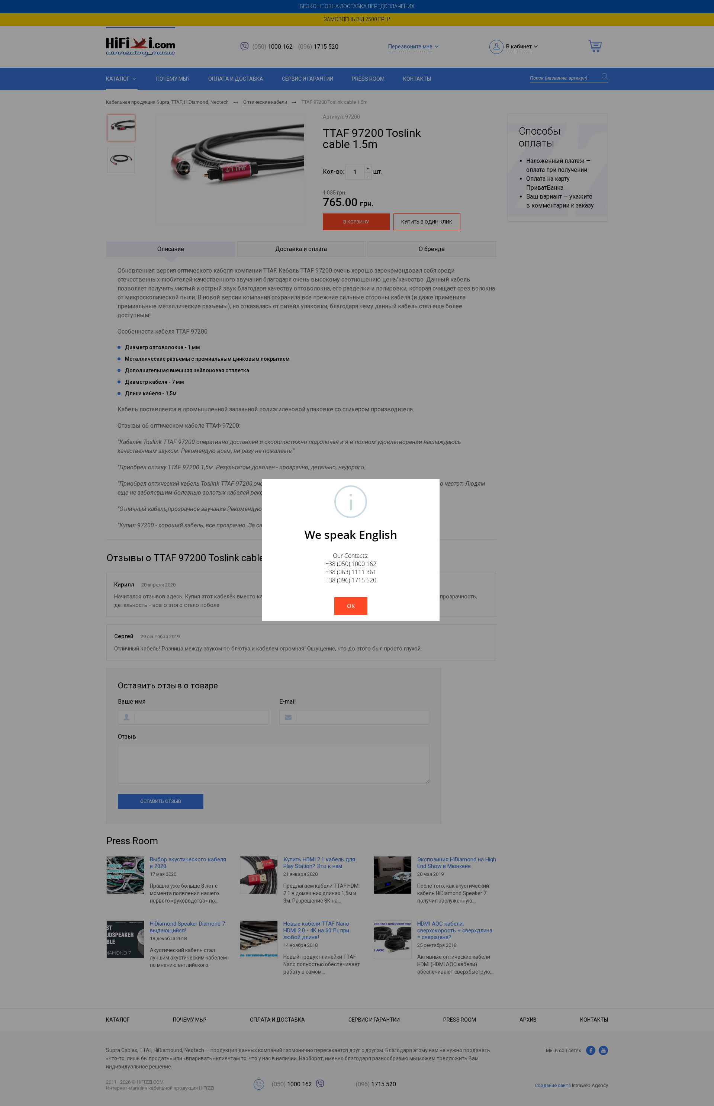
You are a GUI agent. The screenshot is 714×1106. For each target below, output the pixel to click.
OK (351, 606)
